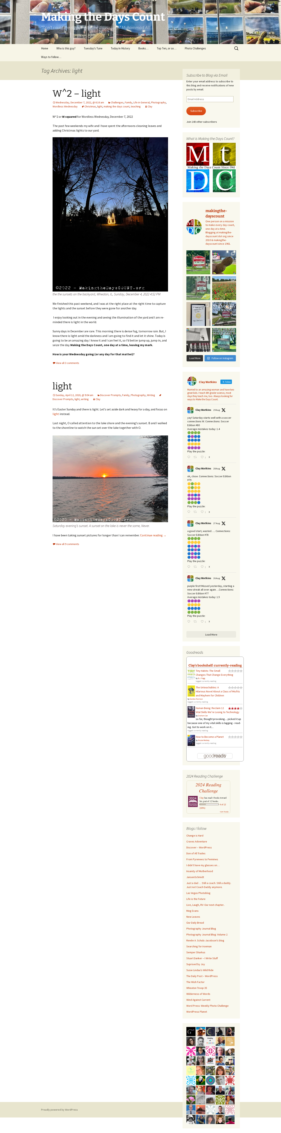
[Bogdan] (230, 1119)
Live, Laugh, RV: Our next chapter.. (205, 905)
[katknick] (191, 1099)
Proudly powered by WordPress (59, 1109)
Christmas (90, 106)
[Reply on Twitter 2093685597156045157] (189, 457)
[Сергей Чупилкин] (220, 1050)
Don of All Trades (195, 853)
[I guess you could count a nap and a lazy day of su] (198, 340)
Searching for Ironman (199, 946)
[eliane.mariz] (200, 1060)
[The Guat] (191, 1031)
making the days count (116, 106)
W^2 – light (77, 93)
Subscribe (196, 111)
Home (44, 48)
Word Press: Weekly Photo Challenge (207, 1005)
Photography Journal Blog (201, 928)
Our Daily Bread (195, 922)
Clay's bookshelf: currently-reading (215, 665)
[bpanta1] (230, 1109)
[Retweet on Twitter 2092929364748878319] (196, 567)
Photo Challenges (195, 48)
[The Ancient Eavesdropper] (230, 1070)
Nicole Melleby (204, 740)
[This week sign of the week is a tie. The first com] (198, 288)
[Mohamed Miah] (210, 1060)
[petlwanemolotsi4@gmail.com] (220, 1041)
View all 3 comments (67, 363)
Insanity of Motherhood (199, 871)
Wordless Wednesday (65, 106)
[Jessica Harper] (191, 1041)
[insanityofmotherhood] (210, 1041)
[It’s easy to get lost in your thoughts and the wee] (224, 314)
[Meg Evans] (220, 1070)
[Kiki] (230, 1060)
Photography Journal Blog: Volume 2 (206, 934)
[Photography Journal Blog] (191, 1119)
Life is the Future (195, 899)
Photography (158, 102)
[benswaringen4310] (200, 1119)
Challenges (117, 102)
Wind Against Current (198, 999)
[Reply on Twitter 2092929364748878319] (189, 567)
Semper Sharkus (195, 952)
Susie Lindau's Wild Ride (200, 970)
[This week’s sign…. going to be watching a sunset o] (198, 314)
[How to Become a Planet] (191, 740)
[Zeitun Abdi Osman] (210, 1089)
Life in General (141, 102)
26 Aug (216, 578)
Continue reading (153, 535)
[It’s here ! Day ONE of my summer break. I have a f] (224, 340)
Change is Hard (194, 835)
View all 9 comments (67, 544)
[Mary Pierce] (210, 1050)
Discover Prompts (110, 395)
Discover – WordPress (199, 847)
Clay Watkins (203, 410)
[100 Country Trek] (200, 1089)
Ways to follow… (51, 57)
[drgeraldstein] (200, 1041)
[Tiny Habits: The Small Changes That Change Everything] (191, 674)
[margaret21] (191, 1060)
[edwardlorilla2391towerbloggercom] (191, 1050)
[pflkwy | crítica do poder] (200, 1080)
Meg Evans (192, 910)
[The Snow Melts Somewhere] (191, 1070)
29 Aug (216, 409)
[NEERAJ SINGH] (220, 1060)
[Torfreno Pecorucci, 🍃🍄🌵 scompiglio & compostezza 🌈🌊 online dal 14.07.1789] (191, 1089)
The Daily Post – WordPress (202, 976)
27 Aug (216, 523)
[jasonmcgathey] (230, 1099)
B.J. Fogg (201, 678)
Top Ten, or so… (166, 48)
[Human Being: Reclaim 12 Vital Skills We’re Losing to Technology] (191, 711)
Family (128, 102)
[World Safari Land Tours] (230, 1041)
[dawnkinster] (200, 1070)
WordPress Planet (196, 1011)
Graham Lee (203, 715)
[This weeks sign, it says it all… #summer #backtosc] (198, 262)
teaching (136, 106)
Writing (151, 395)
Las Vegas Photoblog (198, 893)
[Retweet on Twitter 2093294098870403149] (196, 512)
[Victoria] (220, 1119)
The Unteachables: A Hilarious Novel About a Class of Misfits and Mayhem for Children (218, 691)
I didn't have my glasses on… (203, 865)
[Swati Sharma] (230, 1050)
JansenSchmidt (195, 877)
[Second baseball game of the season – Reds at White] (224, 262)
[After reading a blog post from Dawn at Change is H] (224, 288)
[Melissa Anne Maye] (200, 1099)
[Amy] (210, 1119)
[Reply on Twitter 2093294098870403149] (189, 512)
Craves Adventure (196, 841)
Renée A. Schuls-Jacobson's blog (205, 940)
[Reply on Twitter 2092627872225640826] (189, 621)
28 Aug (216, 468)
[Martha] (200, 1109)
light (99, 106)
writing (85, 399)
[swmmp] (210, 1099)
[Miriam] (200, 1031)
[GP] (220, 1080)
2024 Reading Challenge (208, 787)
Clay (150, 106)
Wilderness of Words (198, 994)
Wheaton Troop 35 (196, 988)
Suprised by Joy (195, 964)
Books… (143, 48)
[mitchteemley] (230, 1089)
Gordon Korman (196, 699)
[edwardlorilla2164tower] (220, 1099)
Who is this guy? (66, 48)
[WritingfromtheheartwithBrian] (200, 1050)
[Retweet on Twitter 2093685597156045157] (196, 457)
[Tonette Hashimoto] (230, 1080)
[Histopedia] (210, 1109)
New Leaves (193, 916)
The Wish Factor (195, 982)
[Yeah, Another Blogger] (220, 1031)
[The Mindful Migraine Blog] (210, 1080)
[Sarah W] (210, 1070)
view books (224, 811)
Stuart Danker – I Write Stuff (202, 958)
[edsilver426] (191, 1080)
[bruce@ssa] (220, 1089)
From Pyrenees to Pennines (202, 859)
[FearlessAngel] (210, 1031)
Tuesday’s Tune (93, 48)
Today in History (120, 48)
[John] (230, 1031)
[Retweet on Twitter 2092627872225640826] (196, 621)
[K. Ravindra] (191, 1109)
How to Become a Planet (210, 736)
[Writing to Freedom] (220, 1109)
